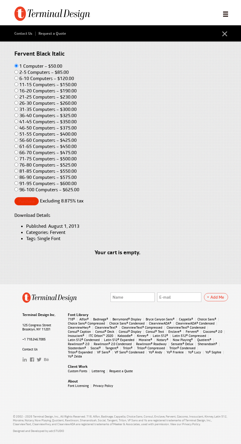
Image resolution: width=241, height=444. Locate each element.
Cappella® (186, 319)
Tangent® (111, 348)
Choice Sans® (207, 319)
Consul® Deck (104, 332)
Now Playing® (183, 340)
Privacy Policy (103, 386)
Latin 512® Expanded (119, 340)
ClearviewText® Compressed (142, 327)
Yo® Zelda (75, 356)
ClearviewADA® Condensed (195, 323)
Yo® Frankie (175, 352)
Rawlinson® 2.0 (78, 344)
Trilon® (128, 348)
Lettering (98, 371)
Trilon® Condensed (182, 348)
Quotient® (204, 340)
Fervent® (192, 332)
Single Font (49, 238)
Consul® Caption (79, 332)
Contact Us (23, 33)
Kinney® (142, 336)
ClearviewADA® (160, 323)
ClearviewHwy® (79, 327)
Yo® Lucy (194, 352)
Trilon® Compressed (151, 348)
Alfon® (84, 319)
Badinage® (100, 319)
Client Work (78, 366)
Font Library (78, 314)
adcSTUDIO (56, 431)
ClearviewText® (106, 327)
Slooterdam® (77, 348)
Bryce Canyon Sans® (160, 319)
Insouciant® (76, 336)
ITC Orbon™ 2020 (101, 336)
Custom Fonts (77, 371)
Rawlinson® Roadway (151, 344)
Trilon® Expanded (80, 352)
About (73, 381)
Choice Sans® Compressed (86, 323)
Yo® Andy (155, 352)
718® (71, 319)
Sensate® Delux (182, 344)
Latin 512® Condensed (84, 340)
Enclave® (174, 332)
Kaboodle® (125, 336)
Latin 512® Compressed (189, 336)
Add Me (217, 297)
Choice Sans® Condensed (127, 323)
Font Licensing (78, 386)
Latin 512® (160, 336)
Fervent (58, 232)
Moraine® (145, 340)
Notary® (162, 340)
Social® (96, 348)
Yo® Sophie (213, 352)
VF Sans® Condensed (129, 352)
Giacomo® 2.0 (212, 332)
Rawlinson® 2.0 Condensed (113, 344)
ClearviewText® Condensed (186, 327)
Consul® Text (155, 332)
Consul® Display (130, 332)
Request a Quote (52, 33)
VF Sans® (103, 352)
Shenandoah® (207, 344)
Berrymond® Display (127, 319)
